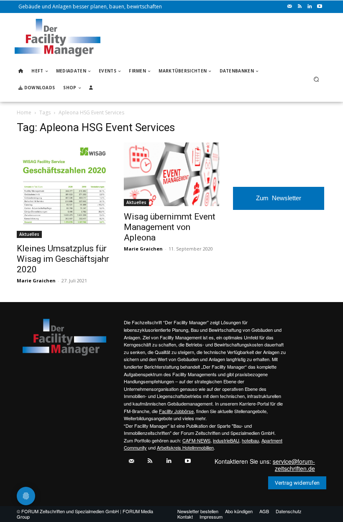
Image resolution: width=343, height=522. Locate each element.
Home (24, 112)
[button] (316, 79)
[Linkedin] (310, 7)
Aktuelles (29, 234)
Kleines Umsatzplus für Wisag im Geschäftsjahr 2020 (63, 258)
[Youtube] (320, 7)
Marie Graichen (36, 280)
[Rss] (299, 7)
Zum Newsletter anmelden (278, 202)
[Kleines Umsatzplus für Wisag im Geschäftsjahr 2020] (64, 190)
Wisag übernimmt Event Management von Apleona (169, 227)
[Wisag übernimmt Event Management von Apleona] (171, 174)
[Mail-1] (289, 7)
